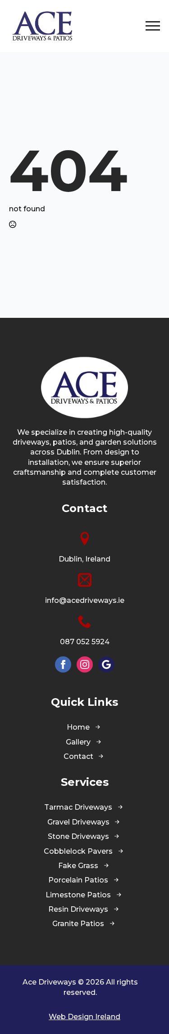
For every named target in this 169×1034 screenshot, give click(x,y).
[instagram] (85, 664)
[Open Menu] (153, 26)
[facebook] (63, 664)
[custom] (106, 664)
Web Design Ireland (84, 1016)
